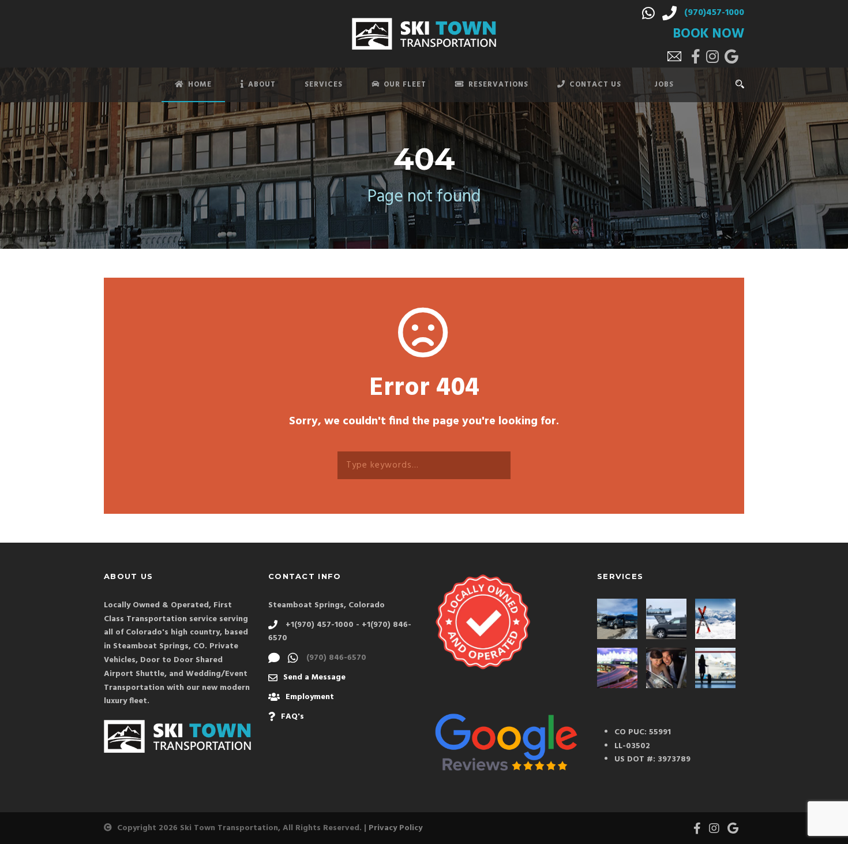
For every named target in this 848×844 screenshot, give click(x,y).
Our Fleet (405, 85)
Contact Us (595, 85)
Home (200, 85)
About (262, 85)
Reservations (498, 85)
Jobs (664, 85)
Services (324, 85)
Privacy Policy (395, 828)
